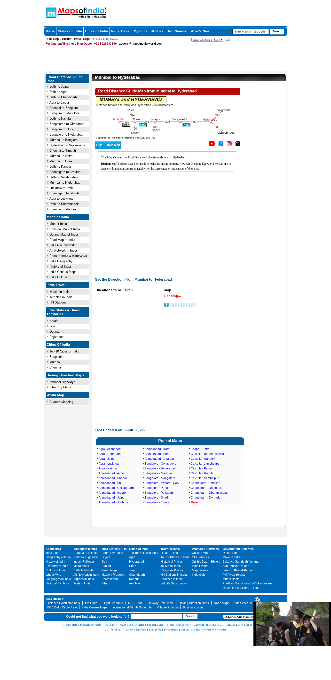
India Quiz (198, 574)
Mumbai (55, 362)
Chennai (55, 367)
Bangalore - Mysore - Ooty (162, 483)
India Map (52, 39)
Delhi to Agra (58, 92)
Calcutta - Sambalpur (205, 478)
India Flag (52, 553)
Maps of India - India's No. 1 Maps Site (50, 12)
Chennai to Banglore (63, 108)
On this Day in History (206, 561)
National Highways (62, 382)
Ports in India (82, 583)
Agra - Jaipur (107, 458)
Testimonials (70, 624)
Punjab (106, 566)
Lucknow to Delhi (61, 188)
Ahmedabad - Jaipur (112, 497)
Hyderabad (136, 561)
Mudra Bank (231, 579)
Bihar (105, 583)
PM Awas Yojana (234, 574)
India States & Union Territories (63, 312)
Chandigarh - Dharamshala (209, 492)
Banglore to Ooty (61, 129)
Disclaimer (111, 624)
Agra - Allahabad (110, 449)
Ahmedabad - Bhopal (113, 478)
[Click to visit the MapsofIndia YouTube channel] (212, 145)
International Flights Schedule (132, 607)
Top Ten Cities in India (143, 553)
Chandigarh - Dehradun (206, 497)
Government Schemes (238, 549)
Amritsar (134, 583)
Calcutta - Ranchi (202, 473)
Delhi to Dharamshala (64, 204)
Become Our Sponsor (179, 624)
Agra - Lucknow (109, 463)
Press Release (171, 629)
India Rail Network (62, 245)
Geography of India (58, 557)
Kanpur (134, 579)
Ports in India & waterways (68, 256)
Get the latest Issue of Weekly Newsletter (203, 629)
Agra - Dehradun (110, 454)
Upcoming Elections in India (241, 588)
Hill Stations (57, 302)
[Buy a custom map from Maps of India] (108, 148)
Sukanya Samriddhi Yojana (241, 561)
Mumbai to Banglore (63, 140)
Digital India (230, 553)
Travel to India (170, 549)
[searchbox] (250, 31)
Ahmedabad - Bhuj (111, 483)
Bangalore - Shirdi (157, 497)
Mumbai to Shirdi (61, 156)
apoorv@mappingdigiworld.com (141, 43)
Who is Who (53, 574)
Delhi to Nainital (60, 118)
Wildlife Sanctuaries (174, 583)
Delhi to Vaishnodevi (63, 177)
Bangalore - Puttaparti (159, 492)
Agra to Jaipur (59, 102)
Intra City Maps (60, 387)
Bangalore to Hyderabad (66, 134)
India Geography (60, 261)
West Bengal (110, 570)
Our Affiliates (136, 624)
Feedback (116, 629)
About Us (251, 624)
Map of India (58, 224)
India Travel (120, 31)
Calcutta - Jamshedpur (206, 463)
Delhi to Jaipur (59, 86)
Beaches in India (172, 579)
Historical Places (172, 561)
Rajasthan (56, 337)
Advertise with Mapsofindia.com (244, 616)
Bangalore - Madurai (158, 473)
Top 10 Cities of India (64, 351)
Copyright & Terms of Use (209, 624)
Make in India (231, 557)
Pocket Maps (82, 39)
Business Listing (194, 607)
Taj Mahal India (171, 566)
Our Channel (176, 31)
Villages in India (167, 607)
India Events (200, 566)
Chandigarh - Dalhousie (206, 488)
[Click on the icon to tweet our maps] (237, 145)
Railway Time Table (161, 603)
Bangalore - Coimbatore (160, 463)
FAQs (123, 624)
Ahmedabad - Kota (157, 449)
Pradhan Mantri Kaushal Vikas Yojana (248, 583)
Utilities (157, 31)
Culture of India (56, 570)
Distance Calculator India (63, 603)
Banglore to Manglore (64, 113)
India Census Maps (63, 272)
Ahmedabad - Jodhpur (113, 502)
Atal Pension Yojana (236, 566)
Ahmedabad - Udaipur (159, 458)
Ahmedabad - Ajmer (112, 473)
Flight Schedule (112, 603)
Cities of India (96, 31)
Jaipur (133, 570)
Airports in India (83, 579)
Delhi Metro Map (84, 570)
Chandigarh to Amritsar (65, 172)
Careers (129, 629)
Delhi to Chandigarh (63, 97)
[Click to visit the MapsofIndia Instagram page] (229, 145)
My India (141, 31)
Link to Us (155, 629)
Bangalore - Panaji (157, 488)
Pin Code (91, 603)
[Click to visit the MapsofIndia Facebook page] (220, 145)
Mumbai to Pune (60, 161)
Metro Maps (81, 566)
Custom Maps (201, 553)
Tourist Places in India (175, 557)
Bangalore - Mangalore (160, 478)
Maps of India (58, 217)
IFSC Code (135, 603)
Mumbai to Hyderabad (64, 182)
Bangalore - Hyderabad (160, 468)
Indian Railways (84, 561)
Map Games (200, 570)
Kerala (53, 321)
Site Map (141, 629)
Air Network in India (63, 250)
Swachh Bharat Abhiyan (238, 570)
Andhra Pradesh (112, 553)
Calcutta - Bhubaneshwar (207, 454)
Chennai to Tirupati (62, 150)
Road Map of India (62, 240)
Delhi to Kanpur (60, 166)
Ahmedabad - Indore (112, 492)
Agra (132, 557)
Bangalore (56, 357)
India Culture (58, 277)
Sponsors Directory (91, 624)
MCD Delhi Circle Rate (62, 607)
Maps (50, 31)
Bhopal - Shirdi (200, 449)
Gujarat (54, 331)
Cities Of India (58, 344)
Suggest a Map (155, 624)
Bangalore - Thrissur (158, 502)
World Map (55, 395)
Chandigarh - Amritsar (205, 483)
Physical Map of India (64, 229)
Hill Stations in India (174, 574)
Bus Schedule (243, 603)
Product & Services (205, 549)
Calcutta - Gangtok (203, 458)
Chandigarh (137, 574)
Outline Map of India (63, 234)
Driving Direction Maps (65, 375)
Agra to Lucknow (61, 198)
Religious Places (172, 570)
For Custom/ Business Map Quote (69, 43)
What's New (200, 31)
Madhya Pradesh (113, 574)
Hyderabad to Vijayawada (67, 145)
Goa (52, 326)
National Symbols (57, 583)
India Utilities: (55, 599)
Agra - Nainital (108, 468)
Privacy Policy (235, 624)
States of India (70, 31)
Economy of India (57, 566)
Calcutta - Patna (201, 468)
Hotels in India (59, 292)
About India (53, 549)
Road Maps (221, 603)
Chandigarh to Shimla (64, 193)
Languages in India (58, 579)
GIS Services (200, 557)
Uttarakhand (110, 579)
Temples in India (60, 297)
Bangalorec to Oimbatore (66, 124)
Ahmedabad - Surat (157, 454)
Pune (132, 566)
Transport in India (85, 549)
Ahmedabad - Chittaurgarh (116, 488)
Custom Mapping (61, 402)
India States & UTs (114, 549)
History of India (60, 266)
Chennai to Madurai (63, 209)
